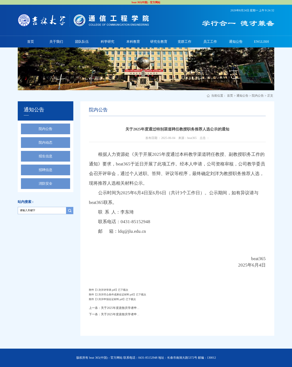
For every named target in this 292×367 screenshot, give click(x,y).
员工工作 (210, 41)
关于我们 (56, 41)
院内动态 (45, 142)
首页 (30, 41)
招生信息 (45, 156)
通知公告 (236, 41)
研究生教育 (158, 41)
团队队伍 (82, 41)
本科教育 (133, 41)
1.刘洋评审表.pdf (106, 289)
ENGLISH (261, 41)
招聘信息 (45, 170)
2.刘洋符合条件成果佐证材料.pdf (115, 294)
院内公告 (258, 95)
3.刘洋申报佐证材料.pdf (110, 299)
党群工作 (184, 41)
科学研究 (107, 41)
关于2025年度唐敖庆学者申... (120, 308)
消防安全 (45, 183)
